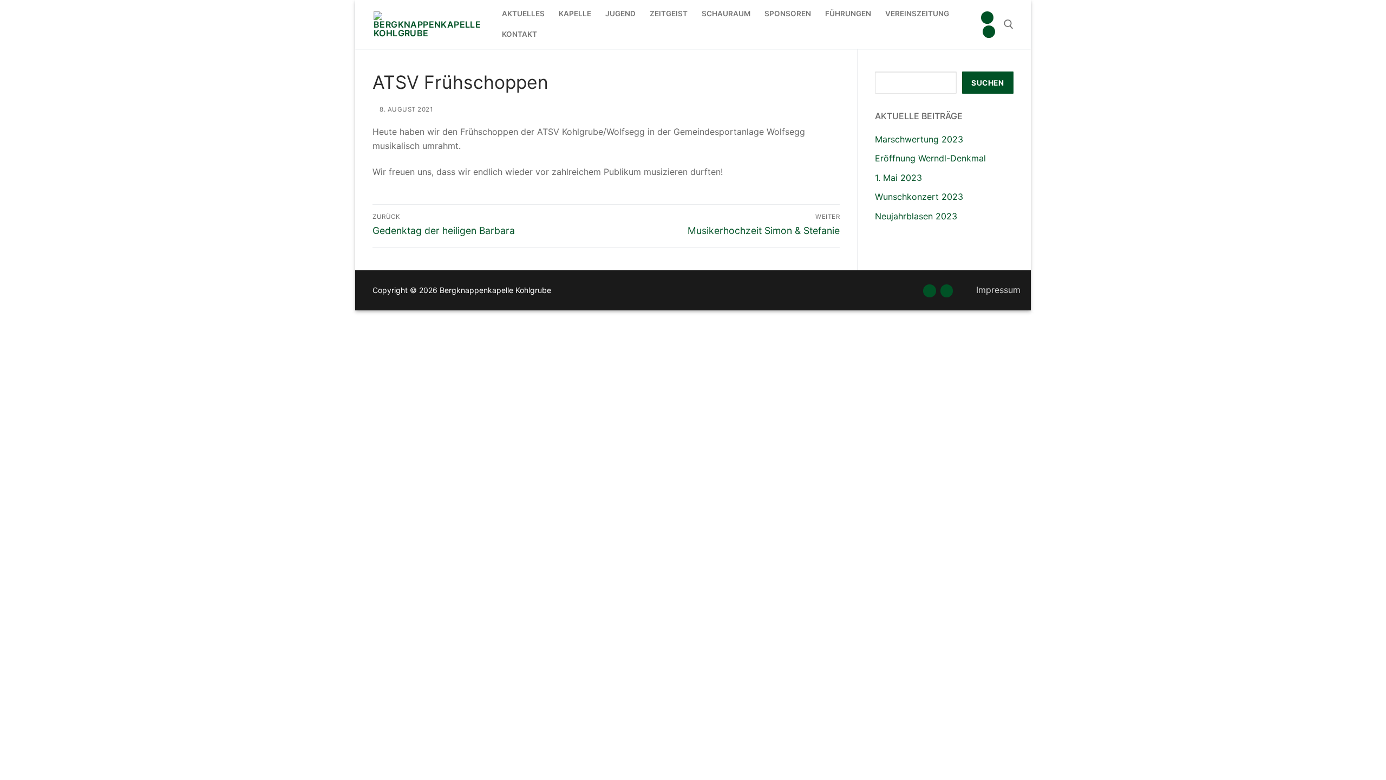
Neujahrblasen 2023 (916, 216)
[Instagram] (989, 31)
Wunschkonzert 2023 (919, 196)
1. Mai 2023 (898, 177)
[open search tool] (1009, 24)
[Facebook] (987, 17)
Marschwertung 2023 (919, 139)
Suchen (987, 83)
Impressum (998, 289)
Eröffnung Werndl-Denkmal (930, 158)
